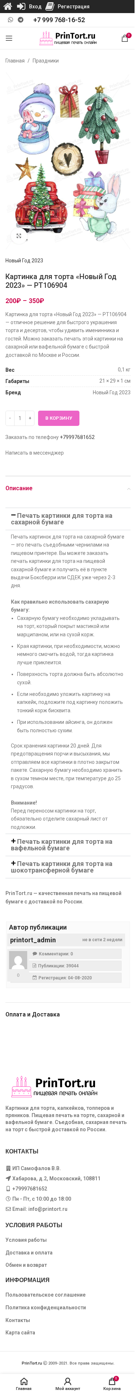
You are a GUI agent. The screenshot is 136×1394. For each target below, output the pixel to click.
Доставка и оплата (29, 1253)
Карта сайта (20, 1332)
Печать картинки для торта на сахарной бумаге (61, 519)
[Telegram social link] (20, 19)
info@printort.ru (47, 1209)
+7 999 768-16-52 (59, 20)
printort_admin (33, 940)
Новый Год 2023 (24, 260)
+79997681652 (77, 437)
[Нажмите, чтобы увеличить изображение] (19, 236)
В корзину (58, 418)
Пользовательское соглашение (45, 1295)
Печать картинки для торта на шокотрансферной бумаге (61, 867)
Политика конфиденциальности (45, 1307)
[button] (68, 519)
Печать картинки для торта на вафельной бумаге (61, 845)
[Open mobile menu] (9, 38)
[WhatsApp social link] (10, 19)
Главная (15, 61)
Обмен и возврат (26, 1265)
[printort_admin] (18, 960)
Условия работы (26, 1240)
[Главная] (7, 6)
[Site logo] (68, 38)
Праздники (46, 61)
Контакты (17, 1320)
